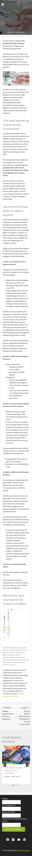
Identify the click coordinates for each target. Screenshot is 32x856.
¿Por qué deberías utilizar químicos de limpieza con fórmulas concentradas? (24, 716)
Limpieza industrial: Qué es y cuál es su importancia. (8, 713)
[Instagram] (13, 839)
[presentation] (16, 755)
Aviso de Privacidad (23, 850)
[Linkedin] (24, 839)
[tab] (12, 785)
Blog (16, 11)
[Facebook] (7, 839)
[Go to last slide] (4, 765)
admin (11, 32)
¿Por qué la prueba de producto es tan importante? (13, 770)
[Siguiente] (27, 765)
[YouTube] (19, 839)
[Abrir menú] (30, 5)
